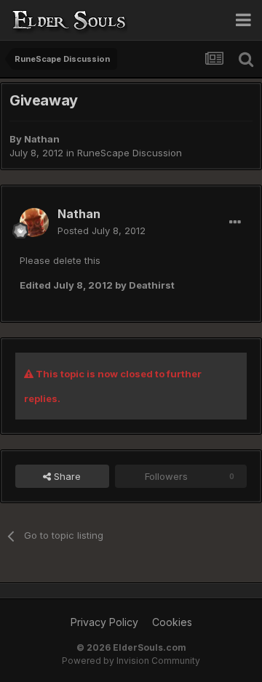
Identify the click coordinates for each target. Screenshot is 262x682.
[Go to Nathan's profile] (34, 222)
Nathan (42, 139)
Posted (101, 230)
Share (66, 476)
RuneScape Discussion (129, 153)
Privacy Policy (104, 622)
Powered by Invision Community (131, 660)
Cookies (172, 622)
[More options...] (235, 222)
